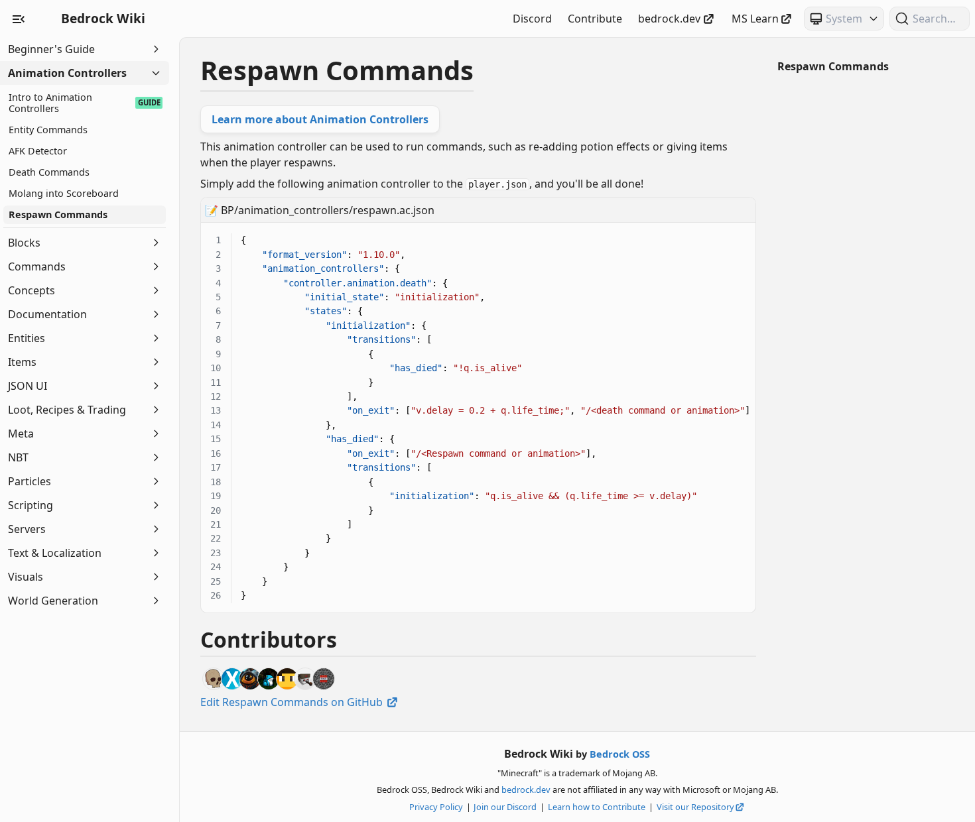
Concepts (31, 290)
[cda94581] (323, 679)
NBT (18, 457)
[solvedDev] (232, 679)
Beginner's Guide (51, 49)
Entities (26, 338)
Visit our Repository (695, 807)
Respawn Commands (833, 66)
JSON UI (27, 386)
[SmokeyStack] (287, 679)
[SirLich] (213, 679)
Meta (21, 433)
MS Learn (755, 18)
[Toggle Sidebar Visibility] (19, 18)
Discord (532, 18)
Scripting (30, 505)
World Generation (53, 600)
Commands (37, 266)
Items (22, 362)
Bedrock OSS (620, 754)
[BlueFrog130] (268, 679)
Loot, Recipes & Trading (67, 409)
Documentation (47, 314)
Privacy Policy (436, 807)
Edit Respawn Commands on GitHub (292, 702)
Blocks (24, 242)
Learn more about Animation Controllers (320, 119)
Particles (29, 481)
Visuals (25, 576)
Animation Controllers (67, 73)
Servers (27, 529)
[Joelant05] (250, 679)
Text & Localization (54, 553)
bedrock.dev (669, 18)
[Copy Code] (738, 231)
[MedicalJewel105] (305, 679)
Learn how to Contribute (596, 807)
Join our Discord (505, 807)
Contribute (595, 18)
